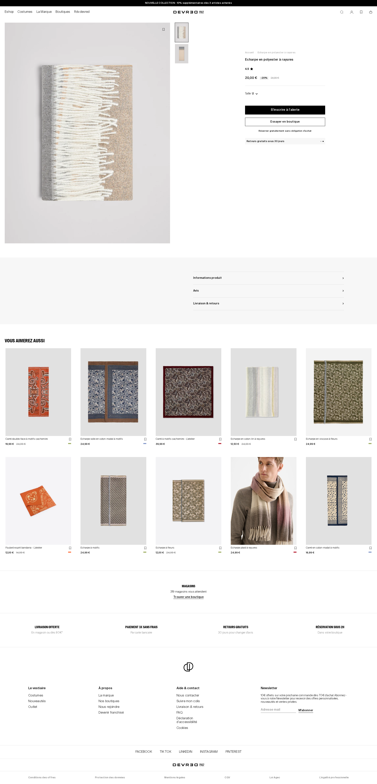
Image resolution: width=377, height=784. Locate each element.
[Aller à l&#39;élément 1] (181, 32)
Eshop (9, 12)
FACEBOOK (143, 752)
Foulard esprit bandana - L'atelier (23, 548)
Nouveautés (37, 701)
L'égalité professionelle (334, 778)
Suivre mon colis (188, 701)
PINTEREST (234, 752)
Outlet (32, 707)
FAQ (180, 712)
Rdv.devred (82, 12)
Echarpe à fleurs (165, 548)
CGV (227, 778)
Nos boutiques (109, 701)
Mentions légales (174, 778)
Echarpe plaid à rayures (244, 548)
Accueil (249, 53)
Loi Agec (275, 778)
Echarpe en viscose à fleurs (322, 439)
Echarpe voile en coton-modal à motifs (102, 439)
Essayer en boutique (285, 121)
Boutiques (63, 12)
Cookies (182, 728)
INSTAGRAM (209, 752)
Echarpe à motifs (90, 548)
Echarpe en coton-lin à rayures (248, 439)
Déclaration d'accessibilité (187, 720)
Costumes (24, 12)
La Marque (44, 12)
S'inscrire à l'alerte (285, 110)
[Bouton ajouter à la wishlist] (164, 29)
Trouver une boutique (188, 597)
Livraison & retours (190, 707)
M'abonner (305, 710)
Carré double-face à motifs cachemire (26, 439)
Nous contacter (188, 695)
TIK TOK (165, 752)
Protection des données (110, 778)
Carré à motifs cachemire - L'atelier (175, 439)
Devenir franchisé (111, 712)
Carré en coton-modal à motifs (322, 548)
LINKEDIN (185, 752)
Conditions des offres (42, 778)
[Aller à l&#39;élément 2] (181, 54)
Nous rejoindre (109, 707)
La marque (106, 695)
